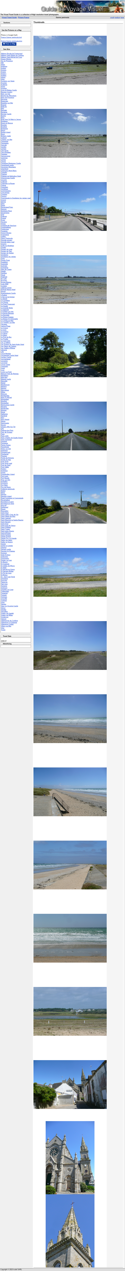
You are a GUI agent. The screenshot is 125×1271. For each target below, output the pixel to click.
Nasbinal (4, 416)
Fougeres (4, 231)
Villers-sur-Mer (6, 626)
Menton (3, 388)
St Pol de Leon (6, 573)
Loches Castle (6, 357)
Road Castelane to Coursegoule (12, 498)
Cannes (3, 149)
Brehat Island (5, 132)
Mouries (4, 410)
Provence (4, 483)
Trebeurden (5, 591)
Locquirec (4, 361)
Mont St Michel (6, 397)
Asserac (4, 83)
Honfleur (4, 273)
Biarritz (3, 116)
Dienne (3, 202)
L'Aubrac (4, 295)
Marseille (4, 381)
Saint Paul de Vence (8, 525)
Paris (3, 434)
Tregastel (4, 593)
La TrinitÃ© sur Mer (8, 322)
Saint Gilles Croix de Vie (9, 514)
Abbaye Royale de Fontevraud (11, 54)
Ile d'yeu (4, 280)
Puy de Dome (6, 487)
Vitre (2, 628)
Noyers (3, 425)
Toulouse (4, 588)
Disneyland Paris (7, 207)
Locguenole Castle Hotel (9, 355)
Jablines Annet (6, 288)
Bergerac (4, 112)
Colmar (3, 185)
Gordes (3, 247)
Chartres (4, 174)
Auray (3, 86)
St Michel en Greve (8, 569)
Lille (2, 352)
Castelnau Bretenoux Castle (11, 163)
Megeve (4, 386)
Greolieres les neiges (8, 257)
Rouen (3, 509)
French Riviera (6, 233)
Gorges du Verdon (7, 253)
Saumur (3, 547)
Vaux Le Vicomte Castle (9, 606)
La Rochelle (5, 315)
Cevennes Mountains (8, 167)
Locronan (4, 363)
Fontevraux (5, 229)
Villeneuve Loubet (7, 624)
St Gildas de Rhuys (8, 566)
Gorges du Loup (6, 249)
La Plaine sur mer (7, 311)
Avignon (4, 88)
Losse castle (5, 364)
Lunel (3, 368)
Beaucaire (4, 101)
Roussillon (4, 511)
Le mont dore (5, 341)
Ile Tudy (4, 279)
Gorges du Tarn (6, 251)
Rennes (3, 494)
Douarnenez (5, 213)
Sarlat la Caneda (7, 546)
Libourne (4, 350)
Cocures (4, 180)
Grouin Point (5, 260)
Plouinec (4, 456)
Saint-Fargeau (6, 535)
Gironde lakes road (7, 242)
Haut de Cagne (6, 269)
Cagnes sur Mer (6, 139)
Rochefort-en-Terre (7, 504)
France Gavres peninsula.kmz (11, 41)
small (112, 17)
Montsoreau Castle (7, 405)
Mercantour (5, 390)
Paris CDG (5, 436)
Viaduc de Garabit (7, 613)
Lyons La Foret (6, 372)
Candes (3, 147)
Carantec (4, 154)
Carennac (4, 158)
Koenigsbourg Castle (8, 293)
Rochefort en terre (7, 502)
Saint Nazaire (5, 522)
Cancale (4, 145)
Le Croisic (4, 328)
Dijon (3, 204)
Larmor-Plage (5, 326)
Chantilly (4, 172)
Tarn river (4, 584)
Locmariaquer (5, 359)
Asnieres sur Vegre (7, 81)
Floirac (3, 224)
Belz (2, 108)
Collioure (4, 182)
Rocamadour (5, 500)
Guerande (4, 264)
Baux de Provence (7, 97)
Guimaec (4, 266)
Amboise (4, 66)
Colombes (4, 187)
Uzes (3, 602)
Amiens (3, 70)
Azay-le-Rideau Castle (9, 90)
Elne (2, 214)
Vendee (3, 610)
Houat (3, 275)
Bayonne (4, 99)
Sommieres (5, 558)
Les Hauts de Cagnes (8, 346)
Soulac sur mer (6, 560)
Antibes (3, 75)
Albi (2, 63)
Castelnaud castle (7, 165)
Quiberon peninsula (8, 489)
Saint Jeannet (6, 518)
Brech (3, 130)
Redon (3, 491)
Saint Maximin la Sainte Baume (12, 520)
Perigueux (4, 443)
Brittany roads (6, 136)
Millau (3, 392)
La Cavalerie (5, 300)
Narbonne (4, 414)
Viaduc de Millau (7, 615)
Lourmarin (4, 366)
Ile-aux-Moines (6, 282)
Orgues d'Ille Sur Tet (8, 427)
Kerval (3, 291)
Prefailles (4, 482)
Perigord (4, 441)
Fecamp (4, 222)
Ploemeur (4, 450)
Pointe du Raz (6, 460)
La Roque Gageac (7, 317)
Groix (3, 258)
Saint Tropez (5, 529)
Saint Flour (5, 513)
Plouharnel (4, 454)
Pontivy (3, 469)
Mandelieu (4, 375)
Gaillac (3, 236)
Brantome (4, 129)
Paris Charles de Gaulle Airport (12, 438)
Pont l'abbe (5, 467)
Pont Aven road (6, 463)
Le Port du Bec (6, 337)
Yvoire (3, 630)
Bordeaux (4, 121)
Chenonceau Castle (8, 178)
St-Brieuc (4, 575)
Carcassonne (5, 156)
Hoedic (3, 271)
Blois (3, 118)
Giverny (3, 244)
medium (117, 17)
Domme (3, 209)
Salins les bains (6, 540)
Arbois (3, 77)
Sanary (3, 544)
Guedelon (4, 262)
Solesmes (4, 557)
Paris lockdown (6, 439)
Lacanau (4, 324)
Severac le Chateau (8, 551)
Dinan (3, 205)
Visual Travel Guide (9, 17)
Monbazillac (5, 396)
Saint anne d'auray (7, 531)
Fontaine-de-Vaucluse (8, 225)
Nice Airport (5, 419)
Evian (3, 220)
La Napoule (5, 310)
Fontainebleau (6, 227)
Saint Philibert (6, 527)
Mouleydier (5, 408)
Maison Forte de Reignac (10, 374)
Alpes (3, 64)
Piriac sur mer (6, 449)
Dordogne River (6, 211)
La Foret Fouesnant (8, 304)
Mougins (4, 407)
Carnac (3, 160)
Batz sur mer (5, 94)
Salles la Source (7, 542)
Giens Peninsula (7, 238)
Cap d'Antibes (6, 152)
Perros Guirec (6, 445)
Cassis (3, 161)
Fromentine (5, 235)
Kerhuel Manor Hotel (8, 289)
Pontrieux (4, 471)
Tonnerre (4, 586)
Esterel (3, 218)
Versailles (4, 611)
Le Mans (4, 335)
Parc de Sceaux (6, 432)
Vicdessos (4, 617)
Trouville (4, 599)
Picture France (23, 17)
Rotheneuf (4, 507)
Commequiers (6, 191)
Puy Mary (4, 485)
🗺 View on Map (9, 44)
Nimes (3, 421)
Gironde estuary (6, 240)
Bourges (4, 125)
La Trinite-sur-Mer (7, 321)
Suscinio (4, 580)
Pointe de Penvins (7, 458)
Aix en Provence (7, 61)
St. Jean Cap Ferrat (8, 577)
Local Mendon (6, 354)
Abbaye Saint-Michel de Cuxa (11, 57)
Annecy (3, 74)
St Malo (3, 568)
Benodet (4, 110)
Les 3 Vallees (5, 343)
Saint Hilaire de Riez (8, 516)
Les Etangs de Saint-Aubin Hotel (12, 344)
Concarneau (5, 193)
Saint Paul (4, 524)
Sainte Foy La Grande (8, 538)
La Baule (4, 299)
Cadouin (4, 138)
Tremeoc (4, 597)
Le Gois (3, 330)
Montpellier (5, 403)
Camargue (4, 141)
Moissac (4, 394)
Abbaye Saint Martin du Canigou (12, 55)
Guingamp (4, 268)
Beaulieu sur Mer (7, 103)
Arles (3, 79)
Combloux (4, 189)
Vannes (3, 604)
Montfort (4, 401)
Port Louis (4, 476)
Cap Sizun (4, 150)
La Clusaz (4, 302)
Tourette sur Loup (7, 589)
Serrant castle (6, 549)
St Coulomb (5, 564)
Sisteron (4, 553)
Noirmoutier (5, 423)
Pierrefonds (5, 447)
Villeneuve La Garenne (9, 622)
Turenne (4, 600)
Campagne (5, 143)
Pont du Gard (5, 465)
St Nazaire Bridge (7, 571)
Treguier (4, 595)
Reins (3, 493)
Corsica (3, 196)
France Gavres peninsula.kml (11, 37)
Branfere (4, 127)
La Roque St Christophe (9, 319)
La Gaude (4, 306)
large (122, 17)
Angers (3, 72)
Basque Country (6, 92)
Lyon (2, 370)
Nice (2, 418)
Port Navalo (5, 478)
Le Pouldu (4, 339)
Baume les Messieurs (8, 96)
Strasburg (4, 579)
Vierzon (3, 619)
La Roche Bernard (7, 313)
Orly (2, 429)
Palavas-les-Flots (7, 430)
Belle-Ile (4, 107)
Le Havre (4, 333)
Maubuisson (5, 385)
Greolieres (4, 255)
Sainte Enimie (6, 536)
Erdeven (4, 216)
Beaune (3, 105)
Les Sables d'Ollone (8, 348)
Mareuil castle (6, 379)
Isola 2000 (4, 284)
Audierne (4, 85)
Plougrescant (5, 452)
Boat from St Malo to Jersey (11, 119)
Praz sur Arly (5, 480)
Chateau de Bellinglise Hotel (11, 176)
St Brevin (4, 562)
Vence (3, 608)
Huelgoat (4, 277)
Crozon (3, 200)
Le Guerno (4, 332)
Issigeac (4, 286)
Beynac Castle (6, 114)
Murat (3, 412)
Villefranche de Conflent (9, 621)
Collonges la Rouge (8, 183)
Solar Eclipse (5, 555)
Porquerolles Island (8, 474)
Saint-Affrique (6, 533)
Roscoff (3, 505)
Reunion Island (6, 496)
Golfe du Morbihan (7, 246)
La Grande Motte (7, 308)
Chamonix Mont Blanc (9, 171)
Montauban (5, 399)
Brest (3, 134)
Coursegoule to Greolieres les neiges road (16, 198)
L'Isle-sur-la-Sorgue (8, 297)
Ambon (3, 68)
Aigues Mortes (6, 59)
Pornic (3, 472)
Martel (3, 383)
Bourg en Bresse (7, 123)
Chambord (4, 169)
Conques (4, 194)
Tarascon (4, 582)
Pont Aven (4, 461)
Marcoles (4, 377)
